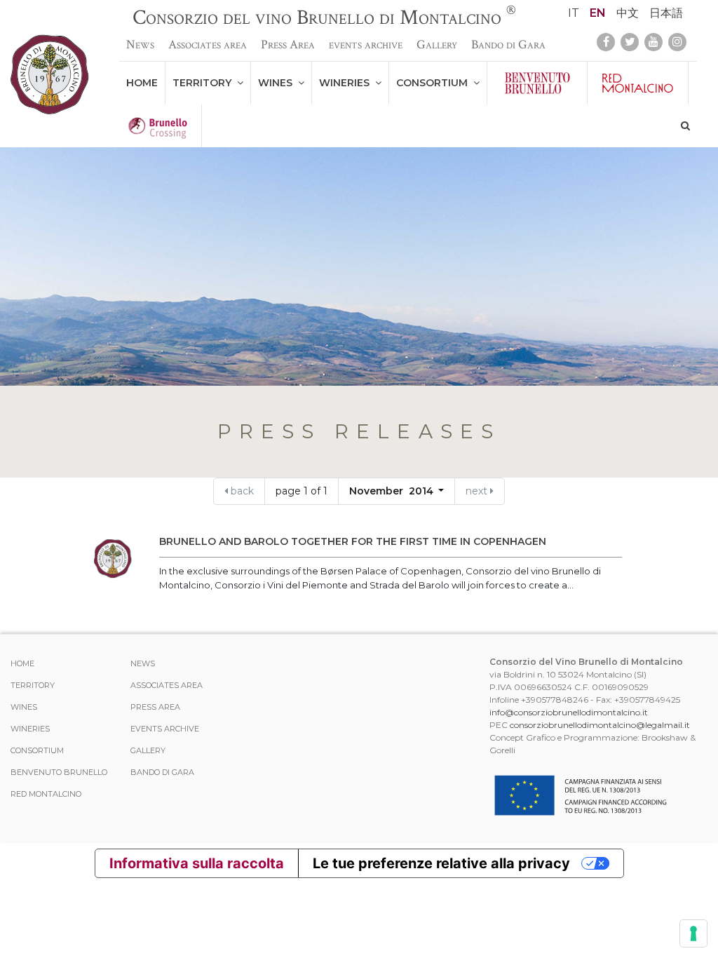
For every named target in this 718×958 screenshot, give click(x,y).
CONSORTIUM (434, 82)
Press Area (288, 44)
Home (142, 82)
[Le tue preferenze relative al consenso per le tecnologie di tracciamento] (693, 933)
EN (598, 13)
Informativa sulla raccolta (196, 863)
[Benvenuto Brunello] (537, 83)
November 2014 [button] (392, 491)
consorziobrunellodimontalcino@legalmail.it (600, 725)
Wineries (347, 82)
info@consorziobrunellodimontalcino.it (568, 712)
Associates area (207, 44)
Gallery (436, 44)
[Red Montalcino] (638, 83)
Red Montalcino (46, 794)
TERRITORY (204, 82)
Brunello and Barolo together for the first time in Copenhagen (352, 541)
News (140, 44)
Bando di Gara (508, 44)
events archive (365, 44)
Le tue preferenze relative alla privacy (441, 863)
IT (573, 13)
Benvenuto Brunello (59, 772)
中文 (627, 13)
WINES (278, 82)
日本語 (666, 13)
